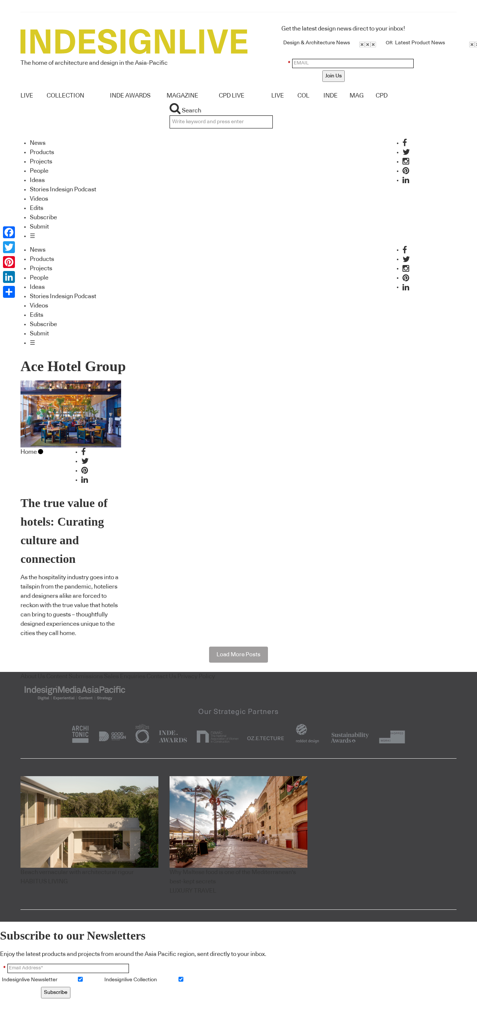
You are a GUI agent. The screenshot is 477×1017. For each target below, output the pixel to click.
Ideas (37, 180)
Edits (36, 208)
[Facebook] (8, 232)
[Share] (8, 291)
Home (28, 452)
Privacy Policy (196, 676)
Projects (41, 162)
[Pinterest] (8, 262)
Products (42, 152)
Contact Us (161, 676)
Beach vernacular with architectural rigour (77, 872)
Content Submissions (74, 676)
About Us (32, 676)
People (39, 171)
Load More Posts (238, 654)
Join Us (333, 76)
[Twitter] (8, 247)
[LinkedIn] (8, 277)
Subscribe (43, 217)
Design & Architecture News (316, 42)
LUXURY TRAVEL (193, 891)
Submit (39, 227)
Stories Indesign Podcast (63, 189)
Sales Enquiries (124, 676)
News (37, 143)
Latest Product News (420, 42)
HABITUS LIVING (44, 881)
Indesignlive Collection (130, 979)
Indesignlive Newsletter (29, 979)
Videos (39, 199)
